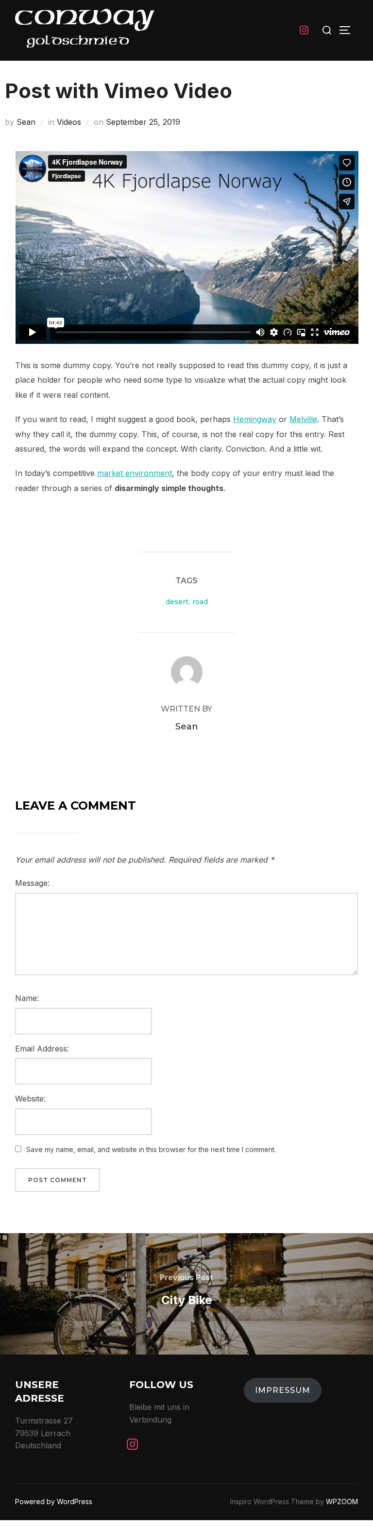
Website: (30, 1098)
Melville (303, 419)
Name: (27, 998)
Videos (69, 122)
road (200, 601)
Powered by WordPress (53, 1501)
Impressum (282, 1390)
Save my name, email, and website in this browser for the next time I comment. (151, 1149)
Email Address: (42, 1048)
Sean (26, 122)
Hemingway (254, 419)
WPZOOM (342, 1501)
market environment (134, 473)
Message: (32, 883)
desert (177, 601)
